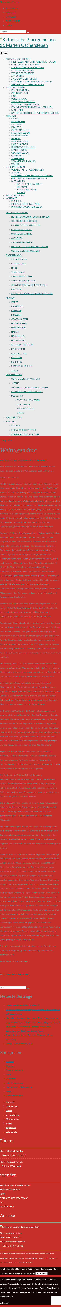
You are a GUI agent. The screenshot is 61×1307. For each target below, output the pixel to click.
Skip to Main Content (9, 2)
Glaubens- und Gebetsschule (19, 1087)
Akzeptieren (41, 1273)
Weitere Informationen (25, 1273)
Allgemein (10, 1066)
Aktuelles (41, 460)
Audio (8, 1074)
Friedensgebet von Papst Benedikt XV (23, 1005)
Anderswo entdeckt (14, 1070)
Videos (9, 1091)
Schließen (4, 1303)
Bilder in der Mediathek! (17, 974)
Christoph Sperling (12, 460)
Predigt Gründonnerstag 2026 (19, 1044)
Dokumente (11, 1079)
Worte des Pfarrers (14, 1096)
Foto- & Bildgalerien (14, 1083)
